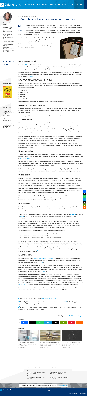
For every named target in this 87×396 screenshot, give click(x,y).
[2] (81, 170)
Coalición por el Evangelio (76, 316)
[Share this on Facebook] (24, 322)
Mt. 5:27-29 (73, 214)
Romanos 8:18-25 (39, 105)
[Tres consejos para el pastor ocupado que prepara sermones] (28, 335)
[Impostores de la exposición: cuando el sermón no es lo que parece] (72, 335)
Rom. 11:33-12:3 (23, 284)
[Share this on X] (32, 322)
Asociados (79, 4)
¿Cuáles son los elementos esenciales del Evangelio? (8, 112)
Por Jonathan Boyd (7, 23)
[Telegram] (48, 322)
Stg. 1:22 (30, 76)
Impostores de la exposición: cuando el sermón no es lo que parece (72, 343)
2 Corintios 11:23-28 (25, 158)
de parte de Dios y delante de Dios (43, 258)
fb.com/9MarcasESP (73, 393)
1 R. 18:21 (43, 271)
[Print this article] (63, 322)
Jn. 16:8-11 (64, 302)
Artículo (20, 29)
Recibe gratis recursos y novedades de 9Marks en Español (43, 385)
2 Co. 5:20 (40, 262)
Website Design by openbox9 (80, 390)
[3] (37, 250)
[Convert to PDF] (71, 322)
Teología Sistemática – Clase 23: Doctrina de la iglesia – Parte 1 (8, 125)
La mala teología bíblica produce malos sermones (36, 378)
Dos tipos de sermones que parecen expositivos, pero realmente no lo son (50, 343)
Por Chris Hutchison (7, 120)
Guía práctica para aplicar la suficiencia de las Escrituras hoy (36, 373)
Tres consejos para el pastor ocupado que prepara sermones (27, 343)
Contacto (61, 390)
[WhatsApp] (40, 322)
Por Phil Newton (6, 115)
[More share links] (79, 322)
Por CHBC (5, 127)
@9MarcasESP (83, 393)
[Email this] (55, 322)
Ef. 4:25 (22, 216)
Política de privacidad (68, 390)
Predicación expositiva (28, 17)
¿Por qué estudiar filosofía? (48, 298)
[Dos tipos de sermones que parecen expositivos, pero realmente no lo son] (50, 335)
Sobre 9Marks (7, 390)
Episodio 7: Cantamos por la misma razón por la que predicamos (58, 373)
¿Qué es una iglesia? (8, 118)
